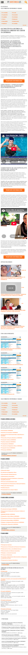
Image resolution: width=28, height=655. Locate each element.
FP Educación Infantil (5, 470)
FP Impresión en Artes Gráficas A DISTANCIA (10, 516)
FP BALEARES (5, 21)
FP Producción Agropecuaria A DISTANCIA (10, 634)
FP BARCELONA (15, 21)
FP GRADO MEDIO (4, 533)
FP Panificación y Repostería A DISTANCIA (9, 524)
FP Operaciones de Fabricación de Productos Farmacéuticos (13, 546)
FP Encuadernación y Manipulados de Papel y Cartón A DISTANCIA (13, 631)
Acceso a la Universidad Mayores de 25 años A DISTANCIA (13, 641)
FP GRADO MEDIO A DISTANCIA (7, 497)
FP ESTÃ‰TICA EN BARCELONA (7, 394)
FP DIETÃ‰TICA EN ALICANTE (7, 379)
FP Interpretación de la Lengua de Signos (9, 489)
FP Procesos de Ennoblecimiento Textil (9, 481)
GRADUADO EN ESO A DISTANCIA (8, 514)
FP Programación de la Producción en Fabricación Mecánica (13, 483)
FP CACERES (14, 23)
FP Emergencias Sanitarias (6, 544)
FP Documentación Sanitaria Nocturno (9, 474)
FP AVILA (3, 19)
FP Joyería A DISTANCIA (6, 591)
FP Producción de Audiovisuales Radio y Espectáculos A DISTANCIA (12, 435)
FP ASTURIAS (15, 17)
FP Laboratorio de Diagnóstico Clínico (8, 472)
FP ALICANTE (15, 14)
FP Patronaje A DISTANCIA (6, 449)
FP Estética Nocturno (5, 487)
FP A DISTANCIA (4, 6)
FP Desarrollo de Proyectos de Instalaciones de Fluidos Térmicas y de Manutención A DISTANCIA (13, 645)
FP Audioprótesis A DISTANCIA (7, 443)
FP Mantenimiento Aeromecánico (7, 476)
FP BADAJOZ (14, 19)
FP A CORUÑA (5, 12)
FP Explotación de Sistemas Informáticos (9, 560)
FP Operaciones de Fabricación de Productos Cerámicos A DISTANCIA (13, 512)
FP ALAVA (14, 12)
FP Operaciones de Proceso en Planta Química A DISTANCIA (13, 518)
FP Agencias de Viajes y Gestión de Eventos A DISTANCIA (13, 627)
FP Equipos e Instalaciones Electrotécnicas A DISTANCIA (12, 522)
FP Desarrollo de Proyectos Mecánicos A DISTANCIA (11, 437)
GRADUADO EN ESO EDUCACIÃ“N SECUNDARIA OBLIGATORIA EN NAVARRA (11, 349)
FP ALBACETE (5, 14)
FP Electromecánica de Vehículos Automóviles (10, 550)
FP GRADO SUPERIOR (5, 459)
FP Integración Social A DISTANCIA (8, 447)
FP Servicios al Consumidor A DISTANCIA (9, 432)
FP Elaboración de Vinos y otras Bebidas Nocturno (11, 548)
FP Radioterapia (4, 571)
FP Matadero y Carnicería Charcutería (8, 552)
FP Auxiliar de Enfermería (6, 600)
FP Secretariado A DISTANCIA (7, 430)
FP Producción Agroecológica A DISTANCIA (10, 520)
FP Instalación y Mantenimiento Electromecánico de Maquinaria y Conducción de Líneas (14, 557)
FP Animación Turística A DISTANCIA (8, 439)
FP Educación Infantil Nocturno (7, 485)
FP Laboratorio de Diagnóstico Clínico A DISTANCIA (11, 445)
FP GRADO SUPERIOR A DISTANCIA (8, 419)
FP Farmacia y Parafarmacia (6, 554)
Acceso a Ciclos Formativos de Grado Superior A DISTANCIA (14, 638)
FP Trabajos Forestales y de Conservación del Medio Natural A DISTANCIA (13, 579)
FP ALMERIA (4, 17)
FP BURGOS (4, 23)
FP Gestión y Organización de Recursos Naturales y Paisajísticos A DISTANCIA (12, 623)
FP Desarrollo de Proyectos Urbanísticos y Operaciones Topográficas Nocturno (12, 479)
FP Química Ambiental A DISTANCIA (8, 441)
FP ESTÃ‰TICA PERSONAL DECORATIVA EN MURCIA (12, 364)
